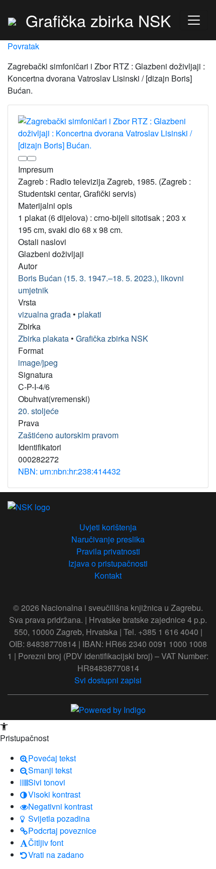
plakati (89, 314)
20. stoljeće (38, 411)
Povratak (23, 46)
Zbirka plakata (43, 338)
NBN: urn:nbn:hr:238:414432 (69, 471)
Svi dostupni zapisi (108, 680)
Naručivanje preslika (108, 539)
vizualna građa (44, 314)
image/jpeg (38, 362)
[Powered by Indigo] (108, 709)
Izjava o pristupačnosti (108, 563)
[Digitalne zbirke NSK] (12, 20)
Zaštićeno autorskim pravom (68, 435)
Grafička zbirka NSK (112, 338)
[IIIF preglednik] (22, 158)
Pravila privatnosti (108, 551)
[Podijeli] (31, 158)
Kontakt (108, 575)
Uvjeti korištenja (108, 527)
